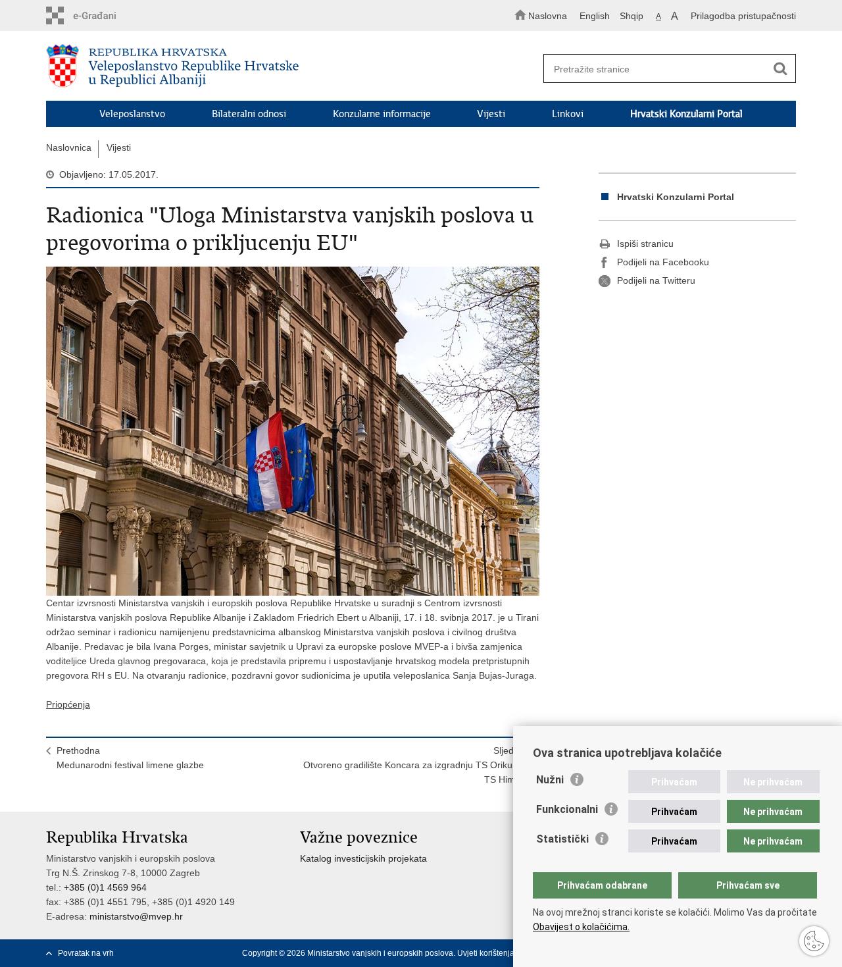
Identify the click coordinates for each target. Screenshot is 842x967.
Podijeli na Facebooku (663, 262)
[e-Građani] (102, 15)
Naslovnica (68, 147)
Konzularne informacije (382, 114)
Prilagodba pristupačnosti (743, 16)
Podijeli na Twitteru (656, 280)
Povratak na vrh (86, 953)
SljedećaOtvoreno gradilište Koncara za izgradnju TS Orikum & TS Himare (416, 765)
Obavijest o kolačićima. (581, 927)
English (595, 16)
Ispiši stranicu (645, 243)
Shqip (631, 16)
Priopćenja (68, 704)
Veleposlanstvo (132, 114)
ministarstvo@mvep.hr (136, 916)
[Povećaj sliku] (292, 431)
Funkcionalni (567, 809)
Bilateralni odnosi (249, 114)
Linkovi (567, 114)
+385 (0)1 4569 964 (105, 887)
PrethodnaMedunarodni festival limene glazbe (130, 757)
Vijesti (491, 114)
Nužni (550, 779)
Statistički (562, 839)
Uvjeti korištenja (485, 953)
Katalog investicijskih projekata (363, 858)
